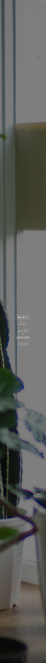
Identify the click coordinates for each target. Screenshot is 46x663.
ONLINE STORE (23, 344)
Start (22, 657)
